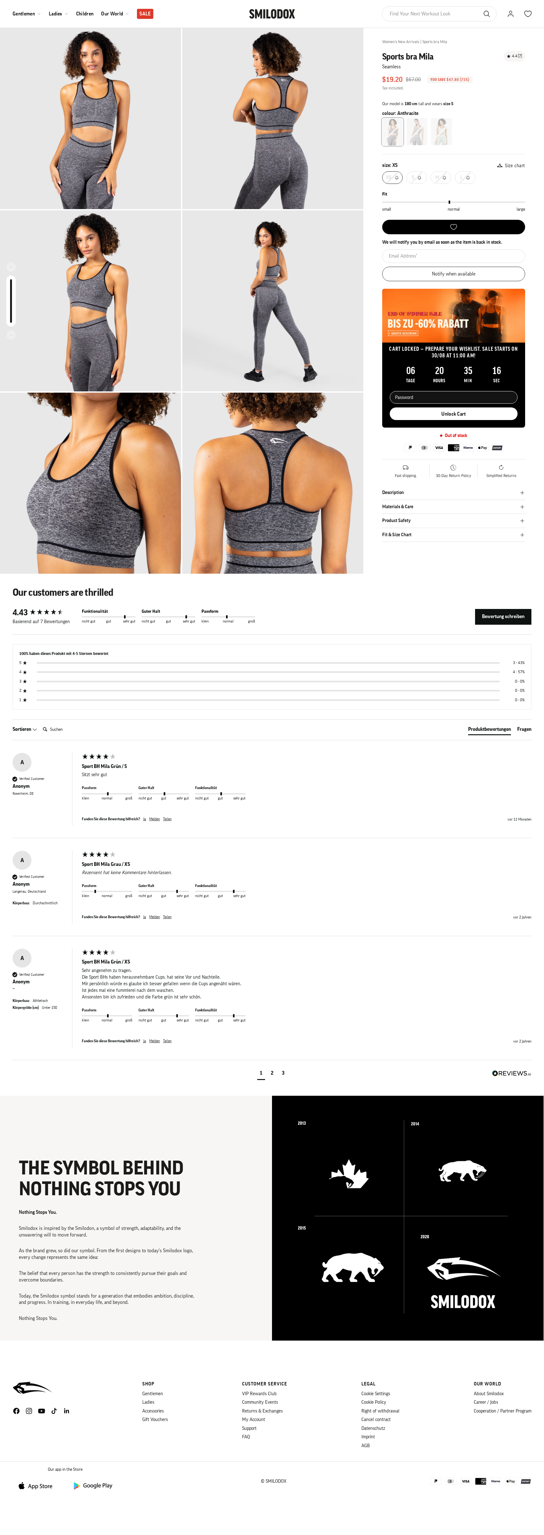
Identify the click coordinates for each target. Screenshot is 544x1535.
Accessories (153, 1411)
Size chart (515, 165)
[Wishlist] (453, 227)
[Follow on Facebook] (16, 1411)
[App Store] (38, 1485)
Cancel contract (376, 1419)
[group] (46, 612)
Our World (112, 14)
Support (249, 1428)
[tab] (489, 730)
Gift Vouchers (155, 1419)
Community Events (260, 1402)
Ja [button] (144, 819)
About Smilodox (489, 1393)
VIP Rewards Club (259, 1393)
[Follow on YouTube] (41, 1411)
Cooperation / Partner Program (502, 1411)
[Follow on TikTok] (54, 1411)
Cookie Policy (373, 1402)
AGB (365, 1445)
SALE (144, 13)
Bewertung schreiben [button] (503, 616)
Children (85, 13)
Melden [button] (154, 819)
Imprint (368, 1437)
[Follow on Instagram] (29, 1411)
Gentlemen (24, 14)
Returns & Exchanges (262, 1411)
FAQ (246, 1437)
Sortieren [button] (22, 729)
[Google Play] (92, 1485)
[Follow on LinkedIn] (67, 1411)
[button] (261, 1074)
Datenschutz (373, 1428)
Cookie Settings (375, 1393)
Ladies (55, 14)
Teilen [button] (167, 819)
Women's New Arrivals (400, 42)
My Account (253, 1419)
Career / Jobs (486, 1402)
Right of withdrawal (380, 1411)
